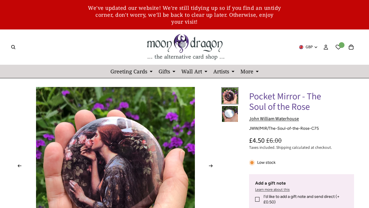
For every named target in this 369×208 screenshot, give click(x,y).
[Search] (13, 47)
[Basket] (351, 47)
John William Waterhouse (274, 119)
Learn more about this (272, 189)
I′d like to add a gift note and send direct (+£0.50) (301, 199)
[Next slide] (212, 166)
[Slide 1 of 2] (230, 96)
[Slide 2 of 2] (230, 114)
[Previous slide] (18, 166)
